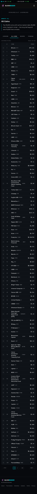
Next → (33, 467)
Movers (22, 36)
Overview (5, 36)
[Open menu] (34, 5)
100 (22, 468)
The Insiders (9, 485)
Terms (28, 485)
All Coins (14, 36)
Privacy (33, 485)
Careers (23, 485)
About (2, 485)
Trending (30, 36)
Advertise (16, 485)
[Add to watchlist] (3, 48)
